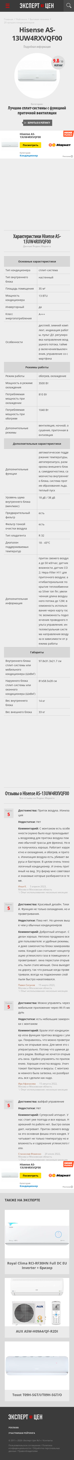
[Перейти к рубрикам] (7, 6)
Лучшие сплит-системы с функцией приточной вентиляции (37, 110)
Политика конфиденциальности (30, 1447)
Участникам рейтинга (22, 1433)
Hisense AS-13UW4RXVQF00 (30, 136)
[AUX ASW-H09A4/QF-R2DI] (37, 1302)
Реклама (14, 1427)
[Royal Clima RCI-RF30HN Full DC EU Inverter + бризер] (37, 1234)
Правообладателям (28, 1451)
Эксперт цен (37, 6)
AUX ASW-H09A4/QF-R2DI (37, 1331)
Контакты (48, 1440)
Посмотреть (30, 145)
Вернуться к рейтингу (37, 123)
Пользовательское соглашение (24, 1445)
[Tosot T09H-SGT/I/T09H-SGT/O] (37, 1365)
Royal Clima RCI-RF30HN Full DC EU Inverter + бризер (37, 1265)
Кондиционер (29, 155)
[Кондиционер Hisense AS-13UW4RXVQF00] (10, 144)
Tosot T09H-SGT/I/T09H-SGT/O (37, 1394)
